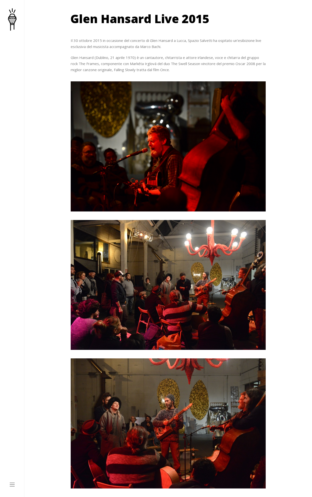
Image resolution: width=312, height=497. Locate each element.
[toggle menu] (12, 485)
